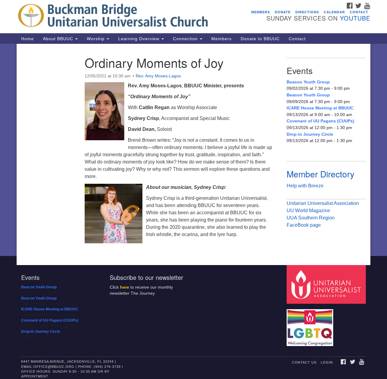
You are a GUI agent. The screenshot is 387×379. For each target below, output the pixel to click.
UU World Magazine (308, 210)
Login (327, 362)
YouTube (355, 18)
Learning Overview (139, 38)
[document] (193, 150)
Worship (96, 38)
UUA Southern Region (311, 217)
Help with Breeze (305, 185)
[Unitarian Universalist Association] (327, 284)
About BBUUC (59, 38)
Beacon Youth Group (308, 81)
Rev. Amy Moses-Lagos (158, 75)
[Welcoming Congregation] (311, 324)
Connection (186, 38)
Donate (283, 12)
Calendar (334, 12)
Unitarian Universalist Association (323, 203)
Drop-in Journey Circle (310, 134)
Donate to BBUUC (260, 38)
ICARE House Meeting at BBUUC (320, 107)
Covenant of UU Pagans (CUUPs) (320, 120)
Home (27, 38)
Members (260, 12)
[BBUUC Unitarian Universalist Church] (120, 16)
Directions (307, 12)
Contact (359, 12)
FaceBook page (304, 225)
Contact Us (304, 362)
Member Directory (320, 174)
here (124, 287)
